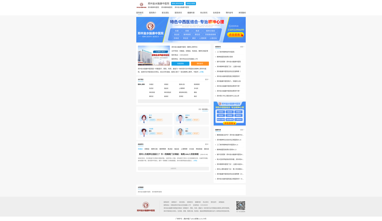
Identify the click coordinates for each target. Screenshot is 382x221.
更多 (206, 79)
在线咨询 (216, 13)
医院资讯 (178, 13)
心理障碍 (182, 88)
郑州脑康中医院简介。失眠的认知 (229, 81)
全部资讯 (173, 168)
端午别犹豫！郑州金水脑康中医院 (229, 62)
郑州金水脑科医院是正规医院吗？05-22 (230, 179)
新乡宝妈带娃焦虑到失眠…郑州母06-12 (230, 159)
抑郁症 (166, 84)
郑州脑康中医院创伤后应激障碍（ (229, 71)
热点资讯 (203, 13)
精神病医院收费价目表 (225, 57)
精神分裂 (182, 84)
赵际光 (187, 115)
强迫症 (166, 88)
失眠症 (151, 84)
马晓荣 (151, 129)
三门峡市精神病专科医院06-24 (227, 145)
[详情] (202, 72)
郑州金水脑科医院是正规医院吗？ (229, 76)
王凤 (186, 129)
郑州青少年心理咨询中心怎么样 (228, 96)
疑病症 (166, 96)
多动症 (196, 88)
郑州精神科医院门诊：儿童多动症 (229, 66)
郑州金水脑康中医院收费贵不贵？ (229, 86)
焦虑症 (151, 88)
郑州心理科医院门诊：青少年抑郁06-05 (230, 169)
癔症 (195, 96)
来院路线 (242, 13)
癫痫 (195, 92)
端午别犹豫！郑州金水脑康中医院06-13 (230, 154)
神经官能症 (167, 92)
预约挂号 (229, 13)
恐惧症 (181, 96)
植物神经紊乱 (183, 92)
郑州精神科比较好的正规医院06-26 (229, 140)
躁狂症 (151, 96)
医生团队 (165, 13)
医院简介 (152, 13)
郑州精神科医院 (157, 192)
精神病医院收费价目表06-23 (226, 149)
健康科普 (191, 13)
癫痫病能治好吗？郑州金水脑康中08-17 (230, 135)
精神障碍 (197, 84)
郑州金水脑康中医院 (144, 192)
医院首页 (139, 13)
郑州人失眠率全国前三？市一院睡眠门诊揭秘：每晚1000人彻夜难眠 (169, 154)
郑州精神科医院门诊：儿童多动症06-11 (230, 164)
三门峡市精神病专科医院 (225, 52)
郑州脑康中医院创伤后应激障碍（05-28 (230, 174)
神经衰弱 (152, 92)
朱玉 (150, 115)
